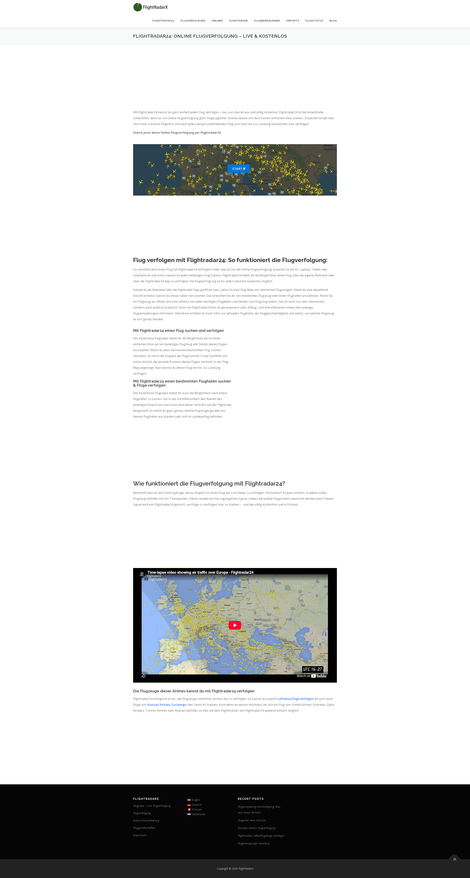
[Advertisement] (235, 77)
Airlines (217, 20)
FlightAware (238, 20)
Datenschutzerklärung (146, 820)
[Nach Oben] (454, 859)
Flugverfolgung (193, 20)
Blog (333, 20)
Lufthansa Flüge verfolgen (295, 699)
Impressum (140, 835)
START (237, 169)
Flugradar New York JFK (252, 820)
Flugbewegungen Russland (253, 843)
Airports (292, 20)
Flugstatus (314, 20)
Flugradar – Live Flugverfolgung (151, 805)
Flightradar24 (163, 20)
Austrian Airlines (158, 705)
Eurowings (178, 705)
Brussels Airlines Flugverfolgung (256, 828)
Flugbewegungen (267, 20)
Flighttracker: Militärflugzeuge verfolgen (261, 835)
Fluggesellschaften (144, 828)
